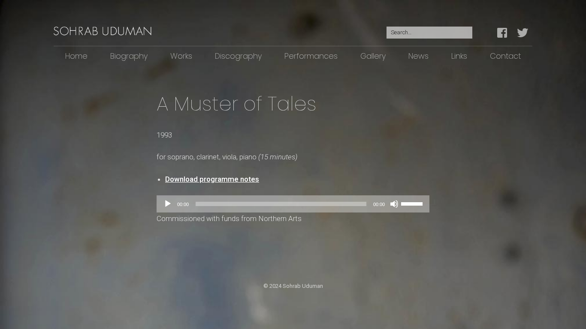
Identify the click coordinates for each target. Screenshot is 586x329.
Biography (129, 56)
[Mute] (394, 204)
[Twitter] (522, 33)
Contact (505, 56)
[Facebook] (504, 33)
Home (76, 56)
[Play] (167, 204)
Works (181, 56)
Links (459, 56)
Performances (311, 56)
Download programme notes (212, 179)
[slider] (413, 203)
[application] (293, 203)
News (418, 56)
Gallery (373, 56)
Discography (238, 56)
